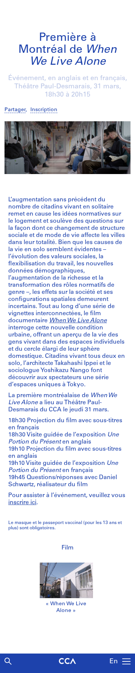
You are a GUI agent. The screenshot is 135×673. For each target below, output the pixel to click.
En (114, 661)
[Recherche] (8, 661)
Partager (15, 110)
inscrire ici (22, 503)
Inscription (43, 110)
